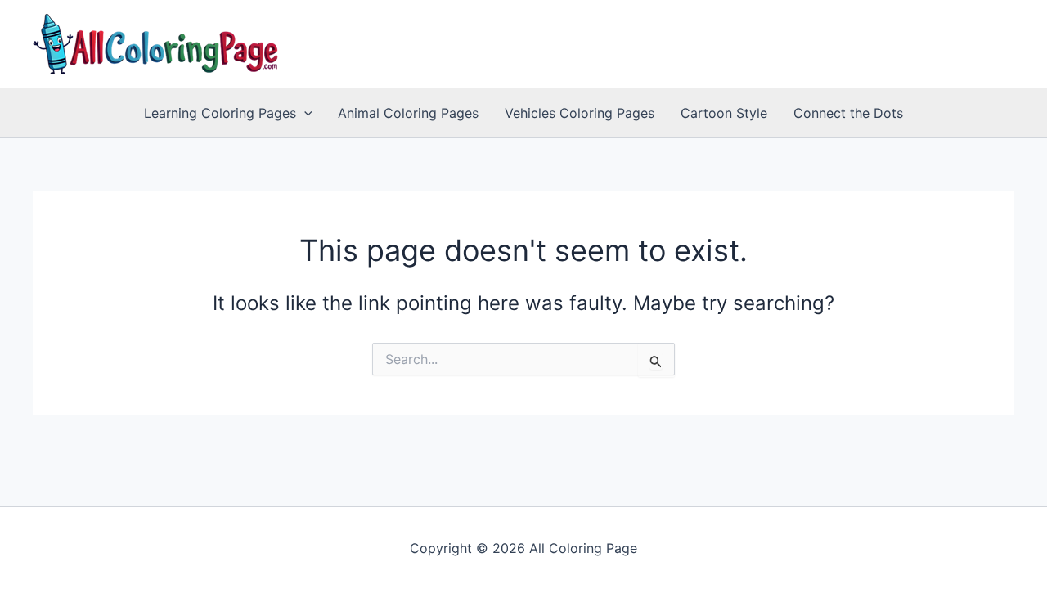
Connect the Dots (848, 113)
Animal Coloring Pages (408, 113)
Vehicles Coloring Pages (579, 113)
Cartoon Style (724, 113)
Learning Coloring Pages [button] (220, 113)
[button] (304, 112)
